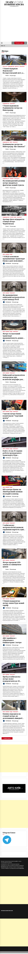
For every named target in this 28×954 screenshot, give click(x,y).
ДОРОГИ (17, 66)
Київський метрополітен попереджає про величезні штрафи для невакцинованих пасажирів (14, 377)
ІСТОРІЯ (11, 217)
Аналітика (5, 66)
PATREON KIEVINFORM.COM (7, 910)
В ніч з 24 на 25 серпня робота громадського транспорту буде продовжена (12, 453)
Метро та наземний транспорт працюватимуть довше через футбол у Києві (13, 336)
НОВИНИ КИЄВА (14, 4)
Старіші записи (7, 738)
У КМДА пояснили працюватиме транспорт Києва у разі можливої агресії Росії (14, 259)
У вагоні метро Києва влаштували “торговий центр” (13, 416)
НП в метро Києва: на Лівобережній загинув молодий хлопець (12, 491)
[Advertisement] (14, 27)
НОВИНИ (11, 178)
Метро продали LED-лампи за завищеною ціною (12, 564)
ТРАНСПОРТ (22, 66)
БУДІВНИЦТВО (11, 66)
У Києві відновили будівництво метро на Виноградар (12, 108)
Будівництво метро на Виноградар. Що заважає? (14, 145)
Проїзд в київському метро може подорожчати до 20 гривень (11, 679)
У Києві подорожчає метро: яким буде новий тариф (13, 603)
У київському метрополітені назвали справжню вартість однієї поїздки (14, 527)
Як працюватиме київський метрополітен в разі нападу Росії (14, 297)
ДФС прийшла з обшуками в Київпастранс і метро (12, 640)
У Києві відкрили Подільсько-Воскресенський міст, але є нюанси (14, 71)
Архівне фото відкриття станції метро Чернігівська (13, 221)
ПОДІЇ (11, 254)
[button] (13, 43)
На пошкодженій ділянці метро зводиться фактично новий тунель (14, 183)
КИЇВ (11, 142)
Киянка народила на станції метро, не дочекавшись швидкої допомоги (12, 716)
